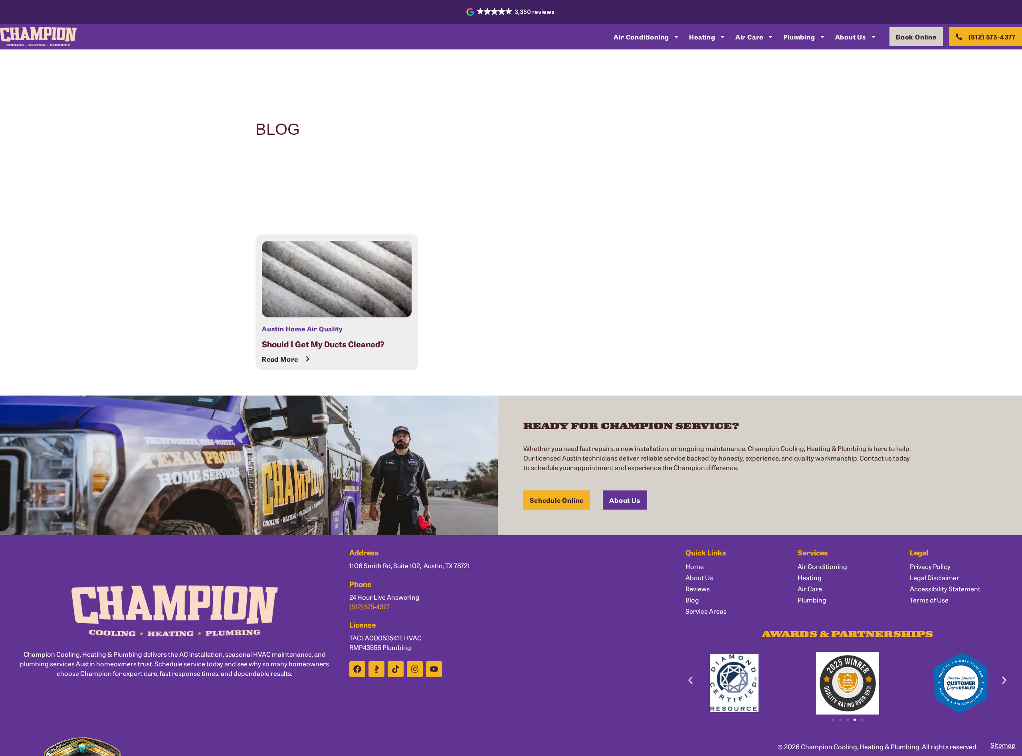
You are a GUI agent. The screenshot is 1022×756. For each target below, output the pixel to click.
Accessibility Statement (945, 588)
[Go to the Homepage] (38, 36)
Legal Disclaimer (934, 577)
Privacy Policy (930, 566)
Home (694, 566)
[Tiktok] (396, 669)
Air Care (749, 36)
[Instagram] (415, 669)
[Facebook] (357, 669)
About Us (850, 36)
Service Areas (706, 610)
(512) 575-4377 (369, 606)
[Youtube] (434, 669)
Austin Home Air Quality (302, 328)
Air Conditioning (641, 36)
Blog (692, 599)
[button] (511, 12)
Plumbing (799, 36)
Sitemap (1003, 744)
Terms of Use (929, 599)
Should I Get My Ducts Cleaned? (323, 343)
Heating (702, 36)
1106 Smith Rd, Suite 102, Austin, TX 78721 (409, 565)
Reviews (697, 588)
